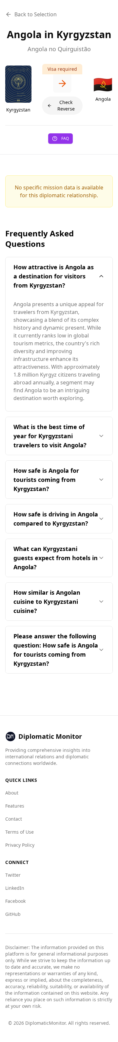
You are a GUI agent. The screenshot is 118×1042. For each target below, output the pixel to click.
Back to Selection (35, 14)
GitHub (13, 914)
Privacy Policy (19, 845)
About (11, 793)
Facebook (15, 901)
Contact (13, 819)
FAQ (65, 138)
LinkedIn (14, 888)
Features (14, 806)
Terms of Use (19, 832)
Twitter (13, 875)
